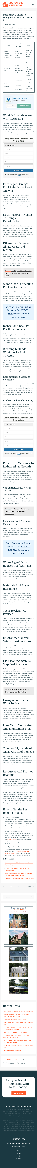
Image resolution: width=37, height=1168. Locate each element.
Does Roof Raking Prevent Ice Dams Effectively (19, 878)
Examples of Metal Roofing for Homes (14, 1020)
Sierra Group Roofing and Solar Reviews (15, 1033)
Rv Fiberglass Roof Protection (12, 1051)
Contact (18, 1158)
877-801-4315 (11, 840)
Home (18, 1150)
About (18, 1153)
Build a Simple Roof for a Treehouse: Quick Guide (18, 1012)
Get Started (18, 1093)
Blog (18, 1156)
